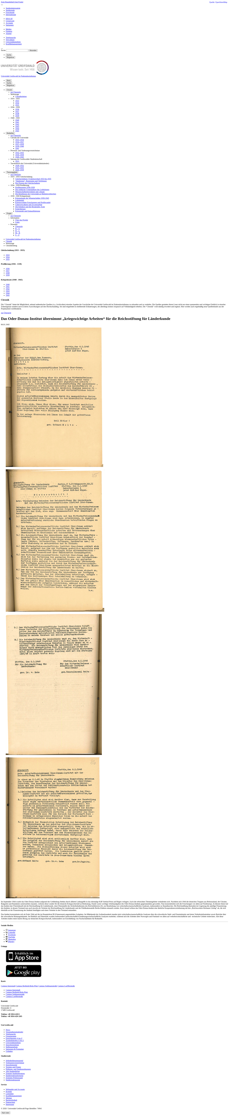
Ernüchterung (20, 209)
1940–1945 (19, 157)
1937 (17, 111)
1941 (17, 122)
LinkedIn (11, 932)
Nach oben (5, 1113)
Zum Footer (18, 2)
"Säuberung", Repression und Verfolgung (31, 181)
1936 (17, 109)
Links (17, 222)
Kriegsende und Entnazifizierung (27, 211)
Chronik (9, 90)
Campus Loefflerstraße (14, 996)
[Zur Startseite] (25, 74)
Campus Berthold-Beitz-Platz (17, 992)
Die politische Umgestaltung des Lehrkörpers (32, 190)
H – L (17, 231)
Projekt (9, 213)
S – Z (17, 235)
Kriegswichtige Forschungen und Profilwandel (32, 202)
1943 (17, 127)
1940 (17, 120)
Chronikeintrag (21, 96)
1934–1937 (19, 142)
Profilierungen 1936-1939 (25, 187)
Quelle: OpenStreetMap (218, 2)
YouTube (11, 937)
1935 (17, 105)
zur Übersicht (15, 92)
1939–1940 (19, 146)
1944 (17, 129)
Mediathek (10, 133)
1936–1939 (19, 155)
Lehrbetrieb (19, 200)
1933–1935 (19, 168)
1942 (17, 124)
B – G (17, 229)
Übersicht (19, 226)
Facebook (12, 935)
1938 (17, 114)
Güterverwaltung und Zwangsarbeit (28, 205)
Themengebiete (12, 172)
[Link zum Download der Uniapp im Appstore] (24, 962)
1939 (17, 116)
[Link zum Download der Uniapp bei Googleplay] (24, 977)
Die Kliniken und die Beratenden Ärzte (30, 207)
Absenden (33, 50)
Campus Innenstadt (13, 990)
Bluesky (11, 942)
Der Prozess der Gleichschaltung (27, 183)
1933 (17, 101)
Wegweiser (10, 85)
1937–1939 (19, 144)
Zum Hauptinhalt (7, 2)
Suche (3, 50)
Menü (8, 80)
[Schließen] (2, 4)
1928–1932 (19, 166)
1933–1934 (19, 140)
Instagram (12, 930)
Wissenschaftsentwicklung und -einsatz (30, 192)
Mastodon (12, 939)
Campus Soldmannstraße (15, 994)
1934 (17, 103)
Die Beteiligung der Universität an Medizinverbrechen (35, 194)
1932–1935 (19, 153)
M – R (17, 233)
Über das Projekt (21, 220)
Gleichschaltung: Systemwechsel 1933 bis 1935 (33, 179)
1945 (17, 131)
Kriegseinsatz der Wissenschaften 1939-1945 (32, 198)
